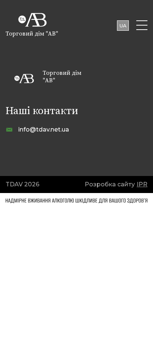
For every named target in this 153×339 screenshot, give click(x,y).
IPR (142, 184)
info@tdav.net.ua (43, 129)
